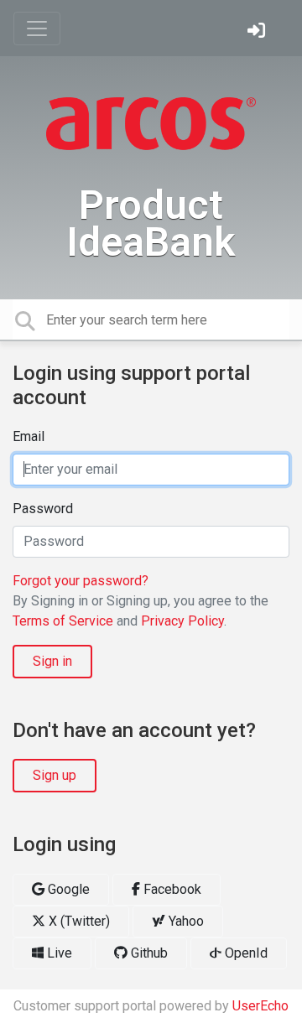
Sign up (54, 775)
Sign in (52, 661)
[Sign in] (258, 32)
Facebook (170, 889)
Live (58, 953)
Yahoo (184, 921)
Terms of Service (63, 621)
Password (43, 509)
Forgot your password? (80, 581)
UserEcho (260, 1006)
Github (148, 953)
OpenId (244, 953)
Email (28, 436)
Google (67, 889)
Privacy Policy (182, 621)
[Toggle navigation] (36, 28)
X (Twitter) (77, 921)
